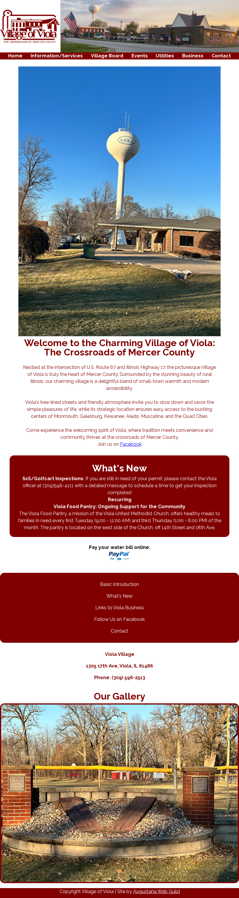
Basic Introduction (119, 584)
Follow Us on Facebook (119, 619)
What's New (119, 596)
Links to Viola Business (119, 607)
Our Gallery (119, 696)
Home (15, 56)
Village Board (107, 56)
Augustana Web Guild (156, 891)
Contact (221, 56)
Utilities (165, 56)
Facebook (131, 444)
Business (192, 56)
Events (139, 56)
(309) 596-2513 (128, 677)
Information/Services (57, 56)
